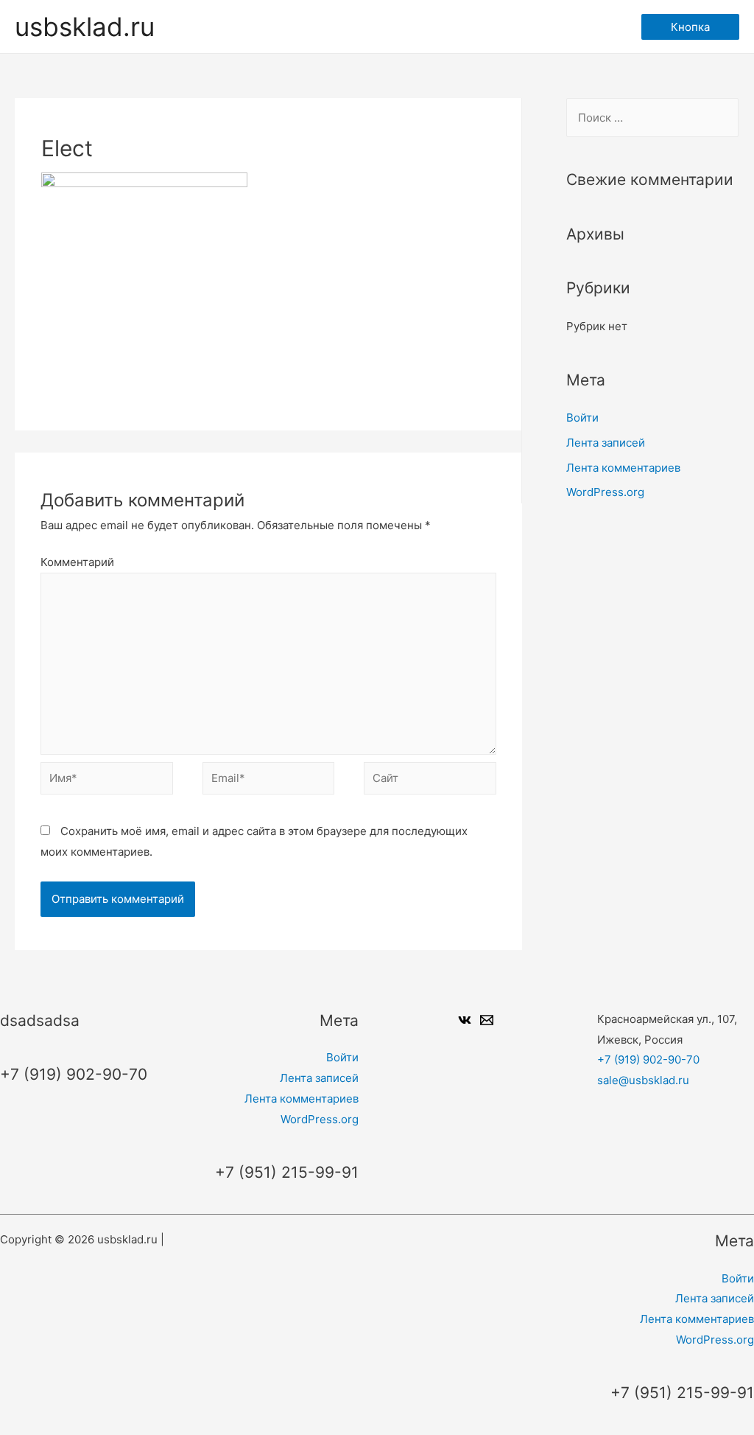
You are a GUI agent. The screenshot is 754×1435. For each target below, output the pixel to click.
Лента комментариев (623, 468)
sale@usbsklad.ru (643, 1080)
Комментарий (77, 562)
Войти (582, 418)
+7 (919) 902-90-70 (648, 1059)
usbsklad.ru (85, 26)
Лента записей (605, 443)
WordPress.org (605, 492)
